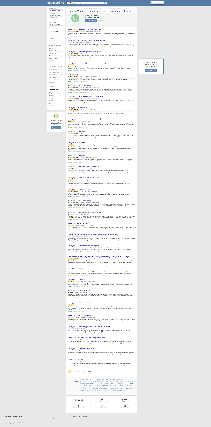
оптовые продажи (115, 379)
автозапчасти (122, 383)
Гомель (50, 93)
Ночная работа (52, 84)
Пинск (50, 103)
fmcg (114, 385)
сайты (122, 381)
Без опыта (51, 70)
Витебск (51, 95)
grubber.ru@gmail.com (10, 423)
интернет (113, 381)
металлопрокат (104, 385)
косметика (93, 385)
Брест (50, 92)
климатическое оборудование (100, 390)
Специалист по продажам (55, 45)
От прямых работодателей (55, 66)
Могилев (51, 98)
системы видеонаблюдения (100, 388)
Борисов (51, 100)
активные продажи (100, 379)
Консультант (52, 53)
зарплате (133, 25)
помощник (83, 393)
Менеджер (51, 38)
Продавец (51, 48)
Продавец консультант (54, 56)
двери (131, 383)
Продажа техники (53, 58)
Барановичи (52, 101)
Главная (75, 416)
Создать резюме (91, 20)
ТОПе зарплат (126, 401)
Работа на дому (53, 77)
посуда (134, 387)
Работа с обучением (54, 72)
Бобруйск (51, 105)
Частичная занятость (54, 74)
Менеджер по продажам (55, 39)
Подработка (51, 75)
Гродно (50, 97)
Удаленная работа (53, 79)
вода (126, 387)
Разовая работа (52, 82)
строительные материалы (87, 383)
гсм (84, 385)
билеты (85, 388)
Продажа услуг (52, 50)
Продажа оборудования (54, 55)
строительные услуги (98, 387)
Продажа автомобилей (54, 51)
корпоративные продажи (98, 381)
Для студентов (52, 80)
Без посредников (53, 69)
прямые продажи (85, 379)
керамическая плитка (119, 390)
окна (121, 385)
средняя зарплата (79, 401)
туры (130, 381)
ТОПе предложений (104, 401)
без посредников (54, 31)
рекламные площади (115, 387)
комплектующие (108, 383)
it (99, 383)
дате (128, 25)
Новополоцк (52, 106)
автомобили (83, 381)
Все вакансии (83, 416)
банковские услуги (116, 388)
